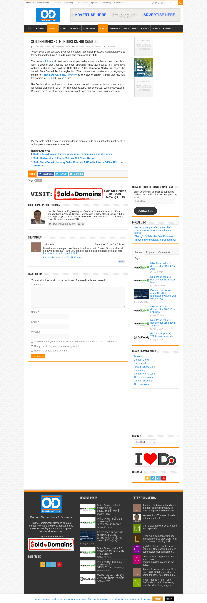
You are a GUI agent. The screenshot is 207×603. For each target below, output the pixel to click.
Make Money (90, 28)
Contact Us (118, 3)
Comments (164, 252)
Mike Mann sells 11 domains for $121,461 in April (163, 266)
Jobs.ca (49, 61)
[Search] (180, 2)
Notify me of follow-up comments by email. (56, 346)
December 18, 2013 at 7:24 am (110, 244)
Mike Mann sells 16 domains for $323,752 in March (163, 280)
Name (35, 312)
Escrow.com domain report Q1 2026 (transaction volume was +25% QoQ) (163, 294)
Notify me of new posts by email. (51, 350)
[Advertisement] (78, 117)
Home (30, 28)
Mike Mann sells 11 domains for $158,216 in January (163, 323)
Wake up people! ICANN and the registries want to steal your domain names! (153, 230)
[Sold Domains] (78, 193)
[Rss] (153, 3)
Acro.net (138, 356)
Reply (121, 261)
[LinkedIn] (159, 3)
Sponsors (95, 3)
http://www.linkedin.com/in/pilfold (60, 253)
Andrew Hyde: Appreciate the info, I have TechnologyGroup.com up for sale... (158, 560)
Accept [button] (158, 599)
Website (35, 331)
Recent (138, 252)
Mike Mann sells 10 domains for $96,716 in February (162, 309)
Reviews (168, 28)
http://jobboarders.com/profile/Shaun (62, 257)
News (53, 28)
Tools (134, 28)
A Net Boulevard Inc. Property (59, 74)
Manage (75, 28)
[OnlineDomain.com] (48, 14)
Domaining (139, 370)
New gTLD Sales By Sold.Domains (154, 236)
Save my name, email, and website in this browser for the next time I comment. (76, 341)
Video (145, 28)
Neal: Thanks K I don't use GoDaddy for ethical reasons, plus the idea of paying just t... (158, 582)
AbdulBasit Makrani (144, 366)
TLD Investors (141, 384)
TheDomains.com (143, 377)
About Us (57, 3)
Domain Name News (82, 47)
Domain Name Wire (144, 373)
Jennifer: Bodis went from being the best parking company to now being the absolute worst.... (159, 508)
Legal (125, 28)
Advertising (106, 3)
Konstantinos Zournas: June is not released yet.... (159, 516)
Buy (64, 28)
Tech (156, 28)
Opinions (41, 28)
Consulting (68, 3)
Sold (103, 28)
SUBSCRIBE (145, 210)
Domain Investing (143, 380)
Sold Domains (96, 47)
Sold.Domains (82, 3)
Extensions (114, 28)
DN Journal (140, 363)
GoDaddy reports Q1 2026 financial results (161, 335)
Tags (137, 258)
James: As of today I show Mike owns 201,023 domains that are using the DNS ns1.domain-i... (159, 572)
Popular (150, 252)
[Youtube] (162, 3)
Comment (37, 284)
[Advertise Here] (125, 14)
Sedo (38, 180)
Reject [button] (169, 599)
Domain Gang (141, 359)
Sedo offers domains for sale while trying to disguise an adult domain (73, 154)
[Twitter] (156, 3)
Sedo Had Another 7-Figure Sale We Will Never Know (63, 158)
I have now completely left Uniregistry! (155, 240)
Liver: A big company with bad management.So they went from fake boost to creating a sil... (160, 539)
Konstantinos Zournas (41, 47)
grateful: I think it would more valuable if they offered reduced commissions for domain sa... (159, 549)
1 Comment (111, 47)
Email (35, 322)
